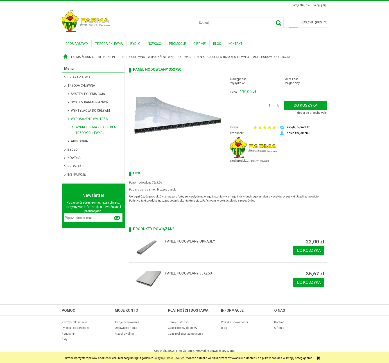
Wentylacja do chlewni (90, 110)
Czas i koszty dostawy (182, 327)
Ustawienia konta (126, 327)
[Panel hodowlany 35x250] (146, 279)
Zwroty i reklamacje (74, 322)
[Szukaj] (278, 23)
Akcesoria (79, 141)
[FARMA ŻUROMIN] (253, 146)
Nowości (74, 158)
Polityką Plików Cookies (169, 358)
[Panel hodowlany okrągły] (146, 247)
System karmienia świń (90, 102)
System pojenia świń (88, 94)
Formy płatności (178, 322)
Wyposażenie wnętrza (89, 119)
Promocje (76, 166)
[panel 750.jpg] (178, 116)
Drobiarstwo (79, 77)
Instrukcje (77, 174)
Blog (224, 327)
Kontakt (279, 322)
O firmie (279, 327)
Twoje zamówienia (127, 322)
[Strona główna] (86, 20)
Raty (64, 339)
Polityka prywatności (234, 322)
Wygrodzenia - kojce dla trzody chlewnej (95, 130)
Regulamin (68, 333)
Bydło (73, 149)
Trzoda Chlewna (81, 85)
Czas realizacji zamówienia (185, 333)
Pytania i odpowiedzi (75, 327)
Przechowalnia (124, 333)
